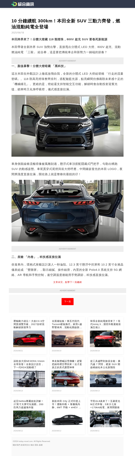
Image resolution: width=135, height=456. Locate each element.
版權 (41, 445)
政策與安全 (25, 445)
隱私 (36, 445)
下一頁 (67, 301)
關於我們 (16, 445)
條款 (32, 445)
